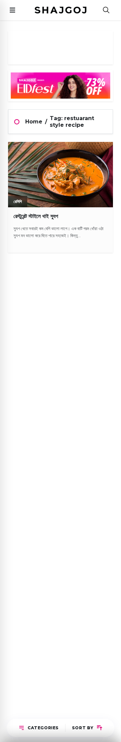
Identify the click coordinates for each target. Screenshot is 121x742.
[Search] (106, 10)
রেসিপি (17, 201)
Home (33, 121)
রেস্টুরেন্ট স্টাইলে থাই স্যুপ (35, 216)
